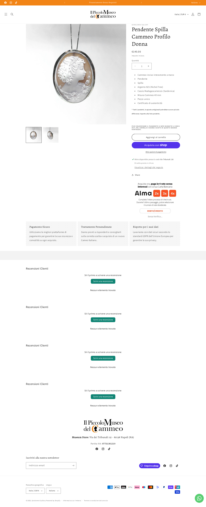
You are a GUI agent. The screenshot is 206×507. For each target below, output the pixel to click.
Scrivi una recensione (103, 281)
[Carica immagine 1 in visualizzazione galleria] (33, 135)
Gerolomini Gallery (39, 501)
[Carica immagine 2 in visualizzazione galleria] (50, 135)
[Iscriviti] (73, 465)
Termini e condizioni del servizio (96, 501)
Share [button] (137, 175)
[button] (6, 14)
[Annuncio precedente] (65, 2)
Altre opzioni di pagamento (156, 152)
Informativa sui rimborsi (72, 501)
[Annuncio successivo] (141, 2)
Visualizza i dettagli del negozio (149, 167)
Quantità (135, 60)
